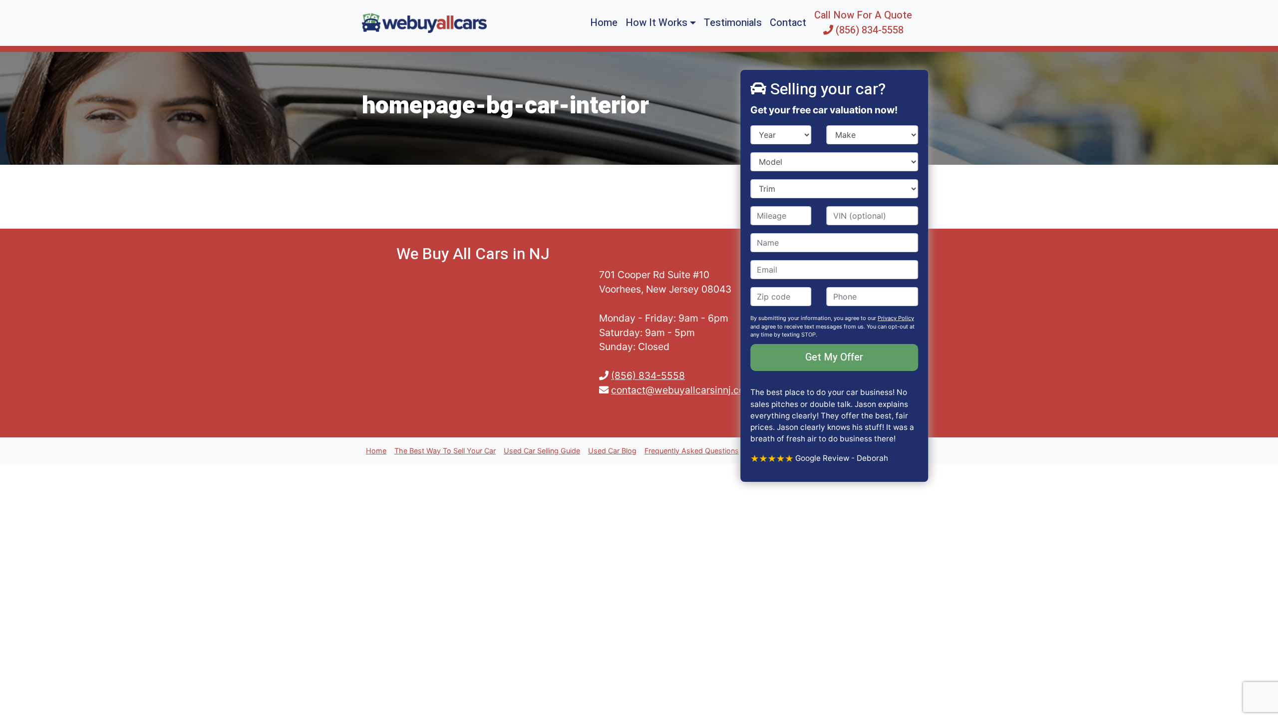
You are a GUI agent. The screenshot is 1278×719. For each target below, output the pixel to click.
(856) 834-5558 (648, 375)
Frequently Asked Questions (691, 450)
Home (604, 22)
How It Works (656, 22)
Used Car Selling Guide (542, 450)
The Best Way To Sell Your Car (445, 450)
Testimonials (733, 22)
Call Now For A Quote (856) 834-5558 (863, 22)
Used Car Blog (612, 450)
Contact (788, 22)
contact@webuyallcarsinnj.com (682, 390)
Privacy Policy (896, 318)
